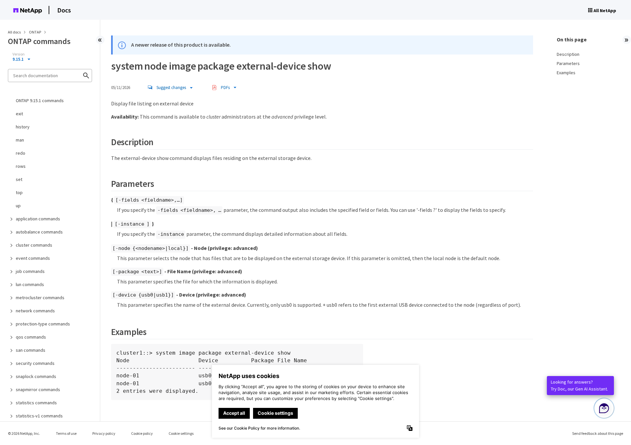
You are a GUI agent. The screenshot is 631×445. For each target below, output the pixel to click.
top (19, 192)
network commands (35, 311)
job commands (30, 271)
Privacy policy (103, 433)
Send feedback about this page (597, 433)
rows (21, 166)
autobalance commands (39, 232)
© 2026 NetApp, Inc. (24, 433)
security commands (35, 363)
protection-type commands (43, 324)
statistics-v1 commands (39, 416)
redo (20, 153)
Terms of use (66, 433)
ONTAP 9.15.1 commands (40, 100)
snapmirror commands (38, 389)
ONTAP (35, 32)
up (18, 206)
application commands (38, 219)
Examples (566, 73)
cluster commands (34, 245)
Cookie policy (142, 433)
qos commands (31, 337)
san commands (30, 350)
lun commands (30, 284)
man (20, 140)
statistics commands (36, 403)
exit (19, 114)
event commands (33, 258)
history (23, 127)
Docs (64, 10)
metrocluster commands (40, 297)
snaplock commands (36, 376)
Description (568, 54)
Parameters (568, 63)
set (19, 179)
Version (18, 54)
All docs (14, 32)
